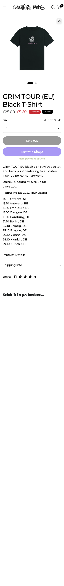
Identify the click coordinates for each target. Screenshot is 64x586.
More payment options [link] (32, 159)
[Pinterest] (25, 277)
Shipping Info (12, 265)
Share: (7, 277)
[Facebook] (15, 277)
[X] (20, 277)
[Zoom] (59, 21)
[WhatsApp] (30, 277)
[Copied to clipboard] (35, 277)
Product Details (14, 255)
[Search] (53, 7)
